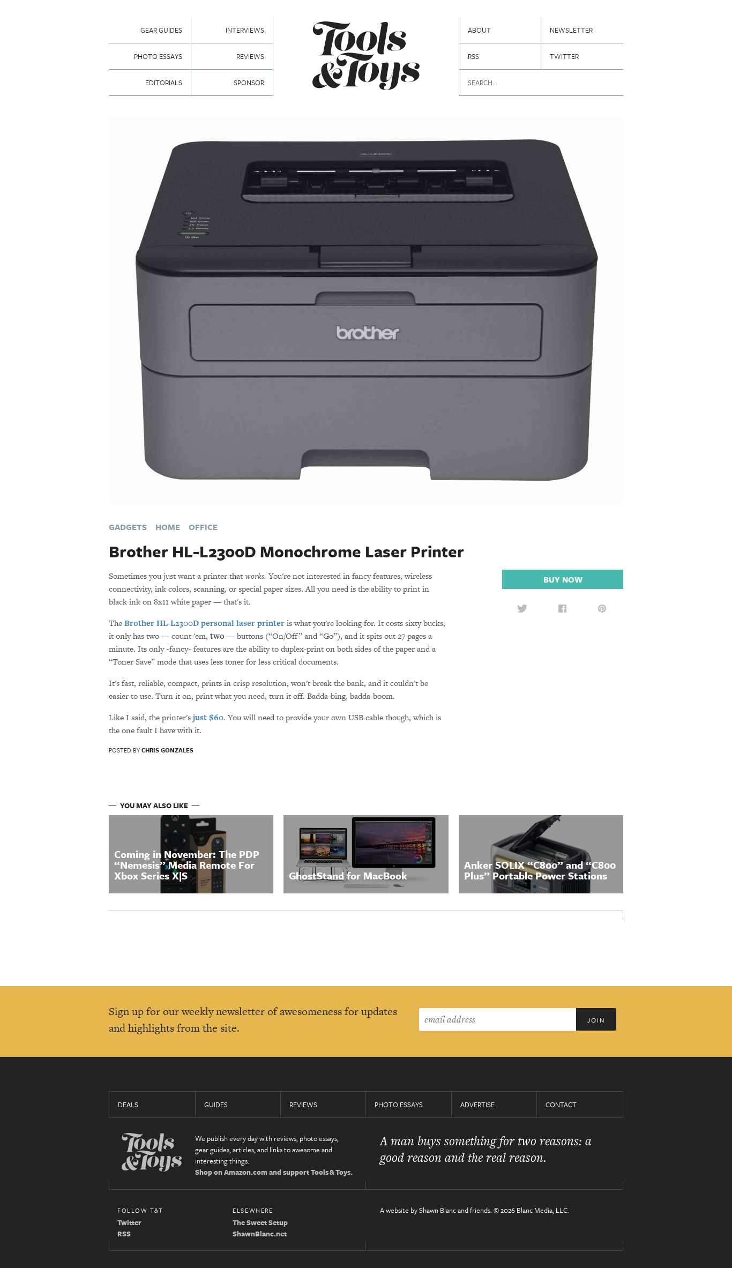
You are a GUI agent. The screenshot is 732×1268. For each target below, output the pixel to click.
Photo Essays (158, 56)
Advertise (477, 1104)
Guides (216, 1104)
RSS (473, 56)
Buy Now (562, 579)
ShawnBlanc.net (260, 1233)
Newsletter (571, 30)
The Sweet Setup (260, 1222)
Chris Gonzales (167, 750)
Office (203, 527)
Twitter (564, 56)
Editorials (163, 82)
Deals (128, 1104)
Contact (561, 1104)
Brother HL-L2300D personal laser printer (204, 623)
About (479, 30)
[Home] (366, 57)
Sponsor (249, 82)
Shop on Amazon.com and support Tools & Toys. (274, 1172)
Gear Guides (161, 30)
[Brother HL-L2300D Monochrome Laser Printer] (366, 309)
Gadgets (128, 527)
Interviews (245, 30)
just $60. (209, 717)
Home (167, 527)
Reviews (250, 56)
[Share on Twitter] (522, 608)
